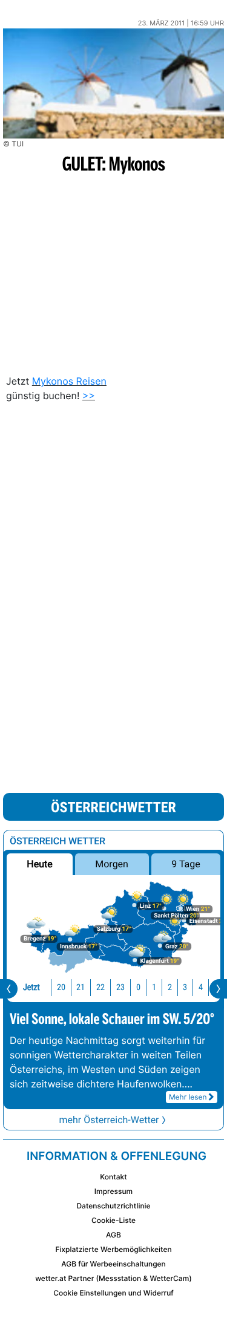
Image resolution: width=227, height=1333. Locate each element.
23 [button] (120, 987)
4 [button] (201, 987)
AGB (113, 1234)
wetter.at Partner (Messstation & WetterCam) (113, 1278)
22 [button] (100, 987)
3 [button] (185, 987)
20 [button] (61, 987)
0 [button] (138, 987)
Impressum (113, 1191)
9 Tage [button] (185, 864)
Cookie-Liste (113, 1220)
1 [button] (154, 987)
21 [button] (80, 987)
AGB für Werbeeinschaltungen (113, 1263)
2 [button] (170, 987)
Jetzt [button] (31, 987)
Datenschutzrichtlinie (113, 1205)
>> (88, 395)
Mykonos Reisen (69, 381)
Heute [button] (39, 864)
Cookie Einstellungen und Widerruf (113, 1292)
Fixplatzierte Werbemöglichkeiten (113, 1249)
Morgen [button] (112, 864)
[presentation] (9, 989)
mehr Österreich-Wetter (109, 1120)
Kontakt (113, 1176)
